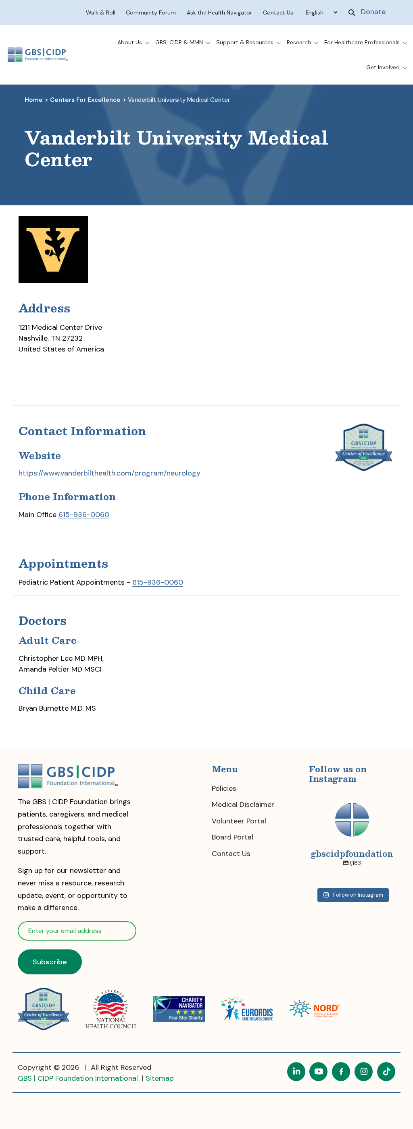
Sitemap (160, 1078)
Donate (373, 12)
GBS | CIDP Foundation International (79, 1078)
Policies (224, 788)
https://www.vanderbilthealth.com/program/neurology (109, 473)
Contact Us (231, 853)
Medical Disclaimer (243, 804)
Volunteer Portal (239, 821)
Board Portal (232, 837)
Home (34, 100)
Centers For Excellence (85, 100)
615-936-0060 (83, 514)
